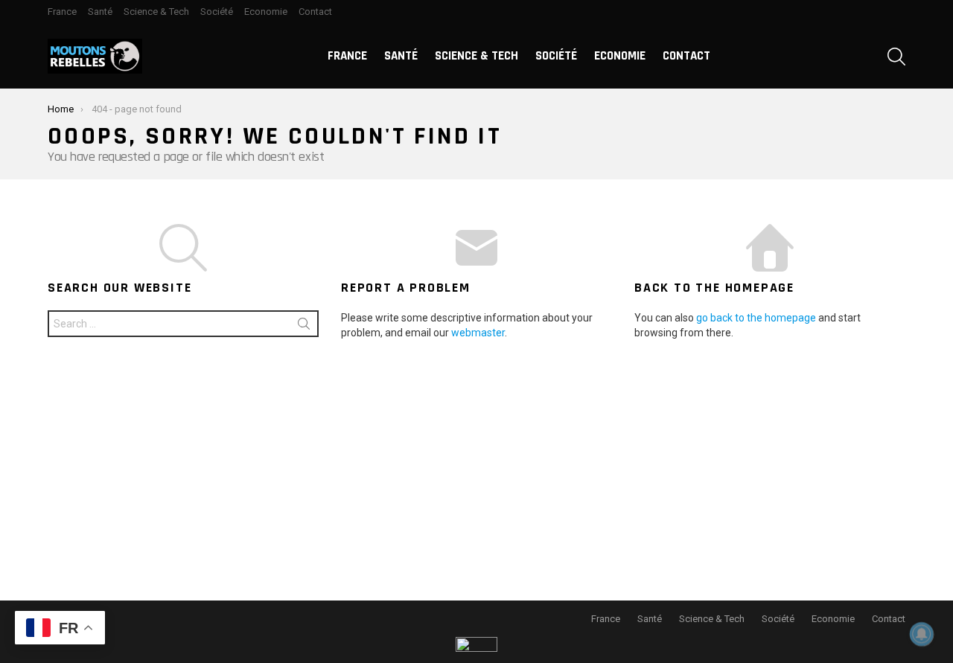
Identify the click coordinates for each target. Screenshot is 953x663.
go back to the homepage (756, 318)
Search (304, 326)
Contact (315, 11)
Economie (265, 11)
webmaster (478, 333)
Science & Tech (156, 11)
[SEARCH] (896, 56)
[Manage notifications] (922, 634)
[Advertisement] (476, 466)
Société (216, 11)
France (62, 11)
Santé (100, 11)
